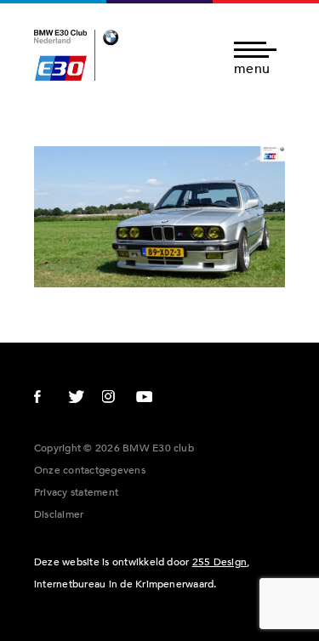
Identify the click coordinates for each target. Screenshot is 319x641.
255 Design (219, 562)
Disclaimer (58, 514)
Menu (252, 68)
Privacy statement (76, 492)
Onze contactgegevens (89, 470)
